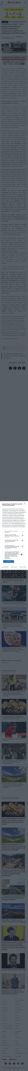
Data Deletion (5, 567)
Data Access (14, 567)
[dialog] (14, 535)
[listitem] (14, 532)
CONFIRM (8, 561)
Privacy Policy (22, 567)
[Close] (24, 504)
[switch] (22, 535)
